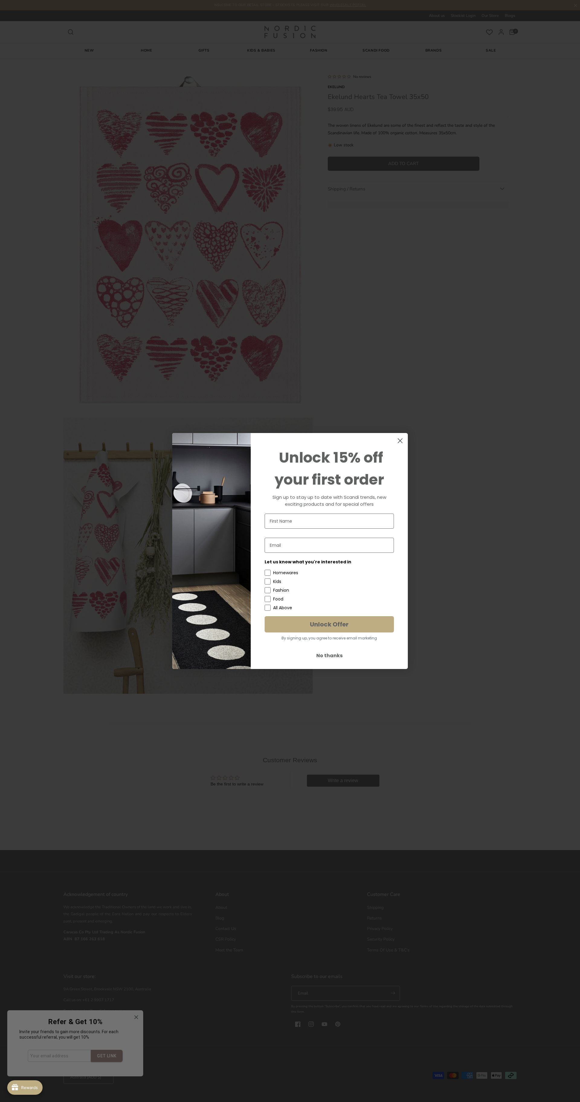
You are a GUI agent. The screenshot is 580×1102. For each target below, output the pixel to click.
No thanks (329, 655)
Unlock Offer (329, 624)
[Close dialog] (400, 440)
